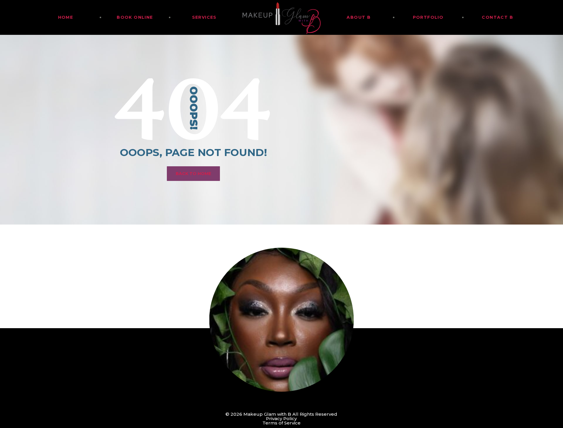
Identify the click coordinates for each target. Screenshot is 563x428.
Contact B (497, 17)
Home (65, 17)
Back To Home (193, 173)
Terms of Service (281, 423)
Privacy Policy (281, 418)
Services (204, 17)
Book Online (135, 17)
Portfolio (428, 17)
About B (359, 17)
